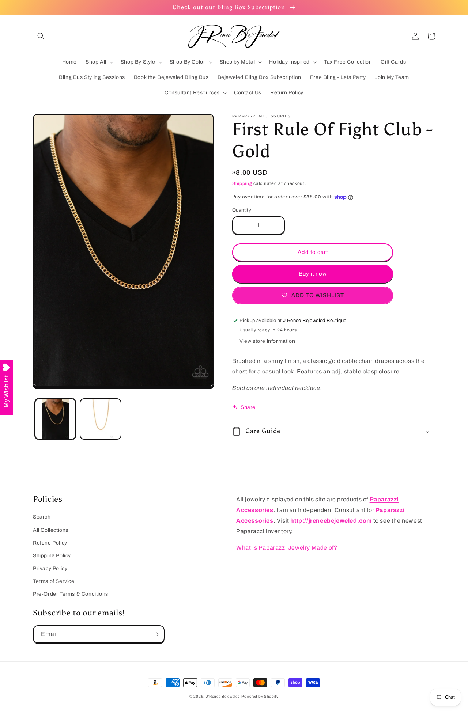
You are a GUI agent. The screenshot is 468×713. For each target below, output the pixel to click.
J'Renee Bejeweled (223, 696)
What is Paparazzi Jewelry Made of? (286, 548)
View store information (267, 341)
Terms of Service (54, 581)
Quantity (241, 210)
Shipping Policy (52, 555)
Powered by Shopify (260, 696)
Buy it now (313, 274)
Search (42, 517)
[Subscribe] (156, 634)
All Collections (50, 530)
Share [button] (248, 407)
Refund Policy (50, 543)
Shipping (242, 183)
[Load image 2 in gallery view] (100, 418)
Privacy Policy (50, 568)
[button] (41, 36)
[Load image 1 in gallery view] (55, 418)
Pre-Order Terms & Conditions (70, 594)
